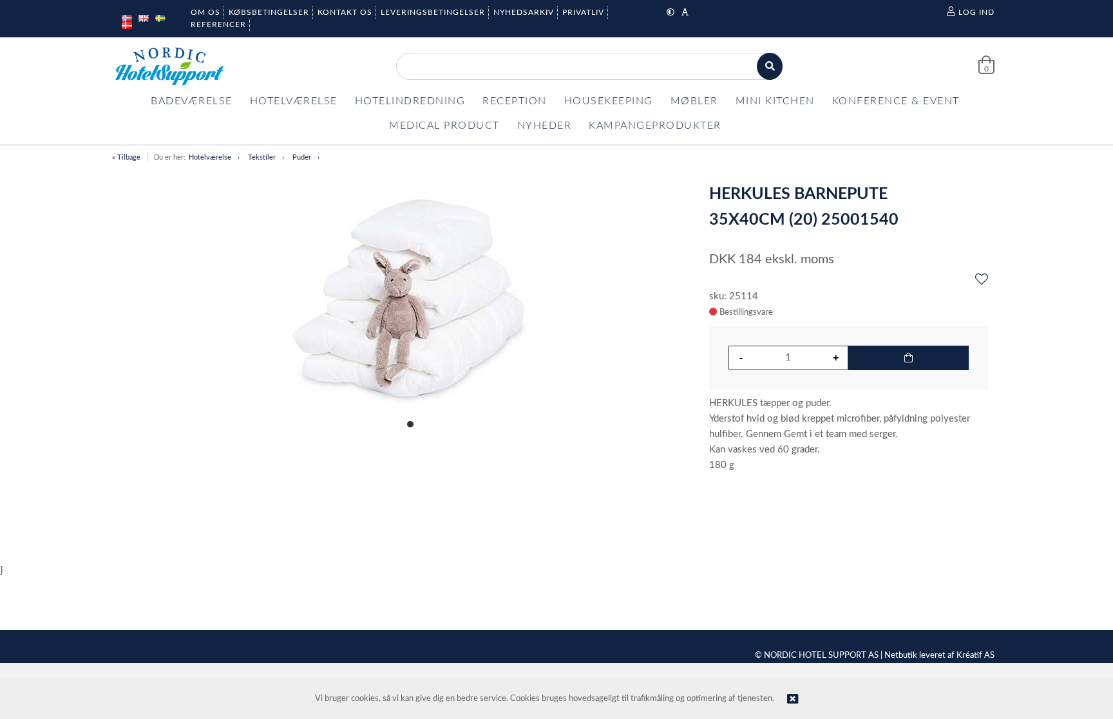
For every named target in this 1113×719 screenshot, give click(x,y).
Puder (301, 157)
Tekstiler (262, 157)
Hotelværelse (210, 157)
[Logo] (169, 66)
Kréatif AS (975, 655)
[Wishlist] (981, 280)
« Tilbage (126, 157)
